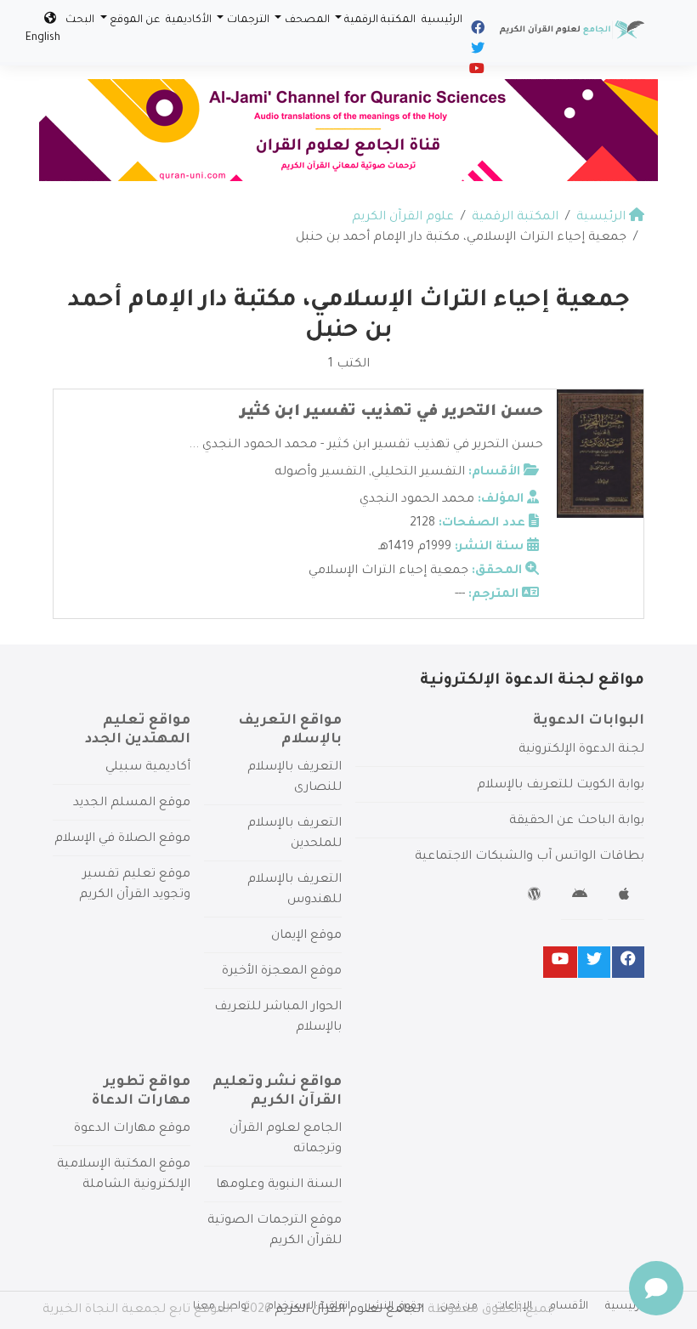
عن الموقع (135, 20)
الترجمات (248, 20)
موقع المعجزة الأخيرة (282, 972)
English (43, 38)
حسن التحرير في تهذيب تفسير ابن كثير (391, 412)
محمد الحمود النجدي (417, 500)
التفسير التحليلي (418, 473)
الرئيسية (442, 20)
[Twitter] (476, 51)
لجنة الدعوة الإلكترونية (581, 750)
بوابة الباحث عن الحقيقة (576, 821)
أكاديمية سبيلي (147, 768)
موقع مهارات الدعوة (132, 1129)
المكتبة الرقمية (380, 20)
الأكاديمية (189, 20)
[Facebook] (476, 30)
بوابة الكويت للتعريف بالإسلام (560, 785)
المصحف (307, 20)
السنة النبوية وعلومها (279, 1185)
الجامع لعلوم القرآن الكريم (349, 1310)
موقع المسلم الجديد (131, 803)
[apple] (626, 897)
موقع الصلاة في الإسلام (122, 839)
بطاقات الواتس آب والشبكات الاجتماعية (529, 857)
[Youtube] (475, 71)
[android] (582, 897)
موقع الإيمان (306, 936)
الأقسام (568, 1307)
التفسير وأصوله (320, 473)
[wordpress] (537, 897)
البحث (79, 20)
